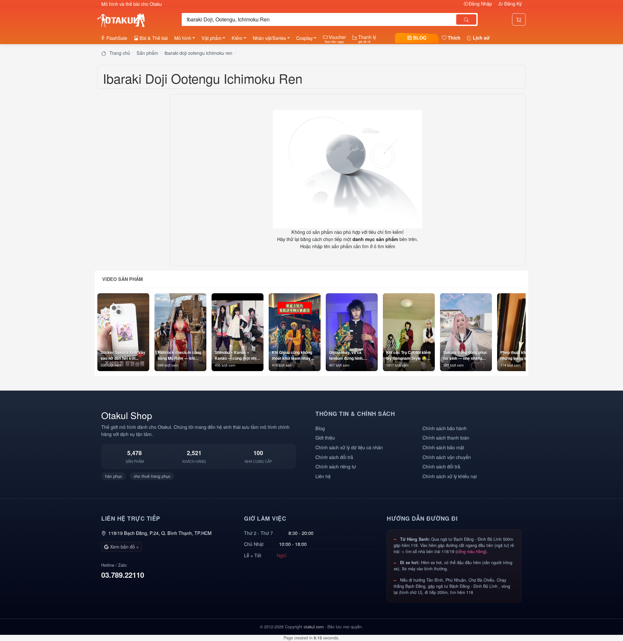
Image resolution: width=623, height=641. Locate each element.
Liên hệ (323, 476)
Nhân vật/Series (269, 37)
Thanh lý (366, 38)
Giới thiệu (325, 437)
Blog (320, 428)
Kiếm (237, 37)
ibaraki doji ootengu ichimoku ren (198, 52)
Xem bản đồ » (124, 546)
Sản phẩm (147, 52)
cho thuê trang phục (152, 476)
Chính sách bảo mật (443, 447)
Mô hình (182, 37)
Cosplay (304, 37)
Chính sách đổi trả (334, 457)
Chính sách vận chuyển (446, 457)
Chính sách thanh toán (445, 437)
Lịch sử (480, 37)
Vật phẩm (212, 37)
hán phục (113, 476)
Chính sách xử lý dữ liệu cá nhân (349, 447)
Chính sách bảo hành (444, 428)
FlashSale (116, 37)
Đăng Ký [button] (512, 3)
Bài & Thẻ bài (153, 37)
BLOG (419, 37)
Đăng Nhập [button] (480, 3)
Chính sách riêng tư (335, 466)
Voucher (335, 38)
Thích (453, 37)
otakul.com (314, 627)
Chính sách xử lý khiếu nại (449, 476)
